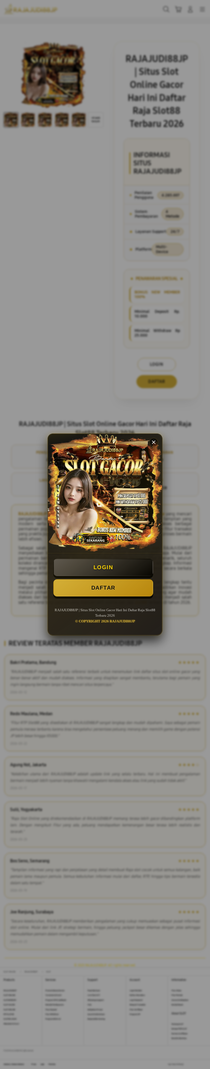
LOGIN (103, 567)
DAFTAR (103, 588)
